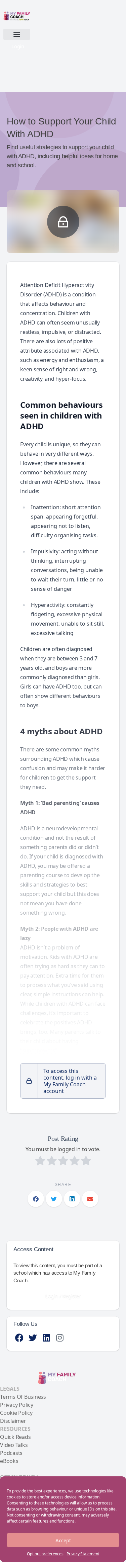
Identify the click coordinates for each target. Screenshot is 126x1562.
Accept (63, 1540)
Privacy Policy (16, 1404)
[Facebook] (19, 1338)
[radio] (40, 1162)
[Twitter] (33, 1338)
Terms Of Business (23, 1396)
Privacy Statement (83, 1554)
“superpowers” (38, 1050)
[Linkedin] (46, 1338)
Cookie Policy (16, 1412)
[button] (16, 34)
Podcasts (11, 1453)
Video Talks (14, 1445)
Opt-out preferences (45, 1554)
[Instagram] (60, 1338)
